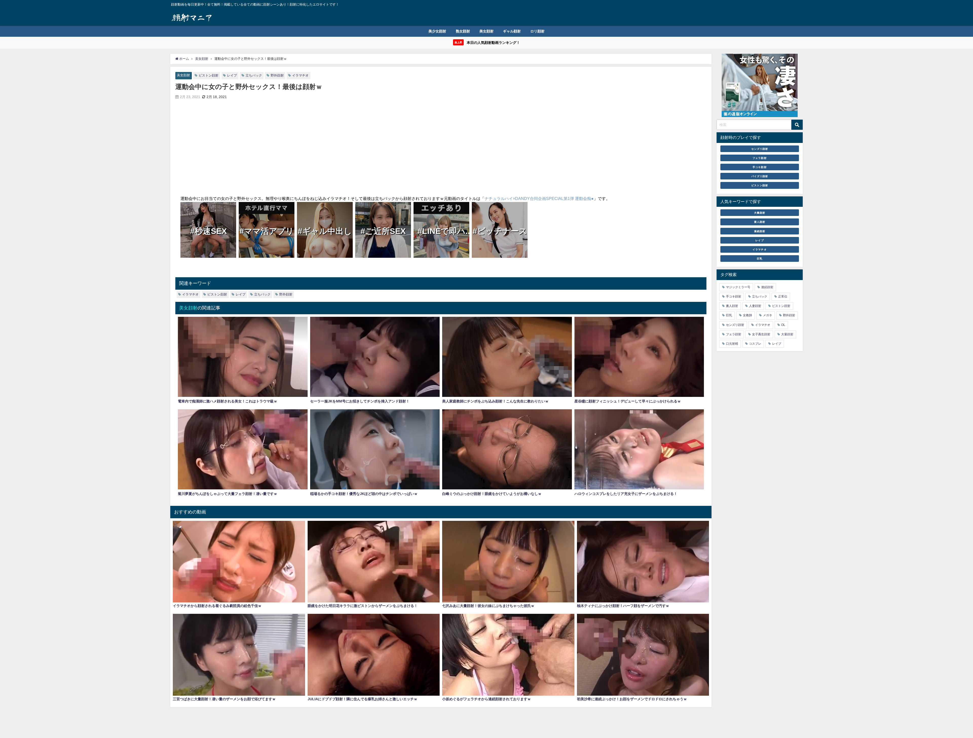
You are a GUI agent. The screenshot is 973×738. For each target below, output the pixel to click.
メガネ (767, 315)
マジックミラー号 (738, 287)
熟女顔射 (463, 31)
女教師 (747, 315)
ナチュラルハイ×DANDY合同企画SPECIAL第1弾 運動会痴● (539, 198)
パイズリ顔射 (759, 176)
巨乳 (759, 258)
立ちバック (254, 75)
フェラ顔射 (759, 158)
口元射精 (732, 343)
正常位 (782, 296)
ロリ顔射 (537, 31)
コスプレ (755, 343)
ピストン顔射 (208, 75)
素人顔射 (759, 221)
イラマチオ (300, 75)
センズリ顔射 (759, 148)
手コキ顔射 (759, 167)
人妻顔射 (755, 305)
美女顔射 (486, 31)
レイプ (232, 75)
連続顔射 (759, 231)
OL (783, 324)
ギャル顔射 (512, 31)
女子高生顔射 (761, 334)
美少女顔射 (437, 31)
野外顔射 (277, 75)
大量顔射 (759, 212)
